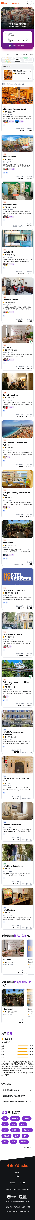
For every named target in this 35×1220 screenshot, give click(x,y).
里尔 (13, 1124)
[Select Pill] (27, 3)
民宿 (19, 1189)
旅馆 (5, 863)
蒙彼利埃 (15, 1118)
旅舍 (5, 107)
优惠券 (23, 1207)
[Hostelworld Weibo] (17, 1176)
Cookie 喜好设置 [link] (24, 1211)
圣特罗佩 (24, 1142)
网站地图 (15, 1211)
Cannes (26, 1118)
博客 (7, 1189)
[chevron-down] (15, 1040)
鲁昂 (25, 1136)
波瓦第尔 (15, 1130)
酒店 (5, 729)
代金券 (28, 1207)
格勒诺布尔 (27, 1130)
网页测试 (8, 1211)
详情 (23, 84)
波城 (16, 1136)
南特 (5, 1130)
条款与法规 (17, 1207)
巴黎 (5, 1118)
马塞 (13, 1142)
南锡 (5, 1142)
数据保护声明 (8, 1207)
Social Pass (25, 1189)
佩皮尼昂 (6, 1136)
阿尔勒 (23, 1124)
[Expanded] (4, 54)
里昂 (5, 1124)
